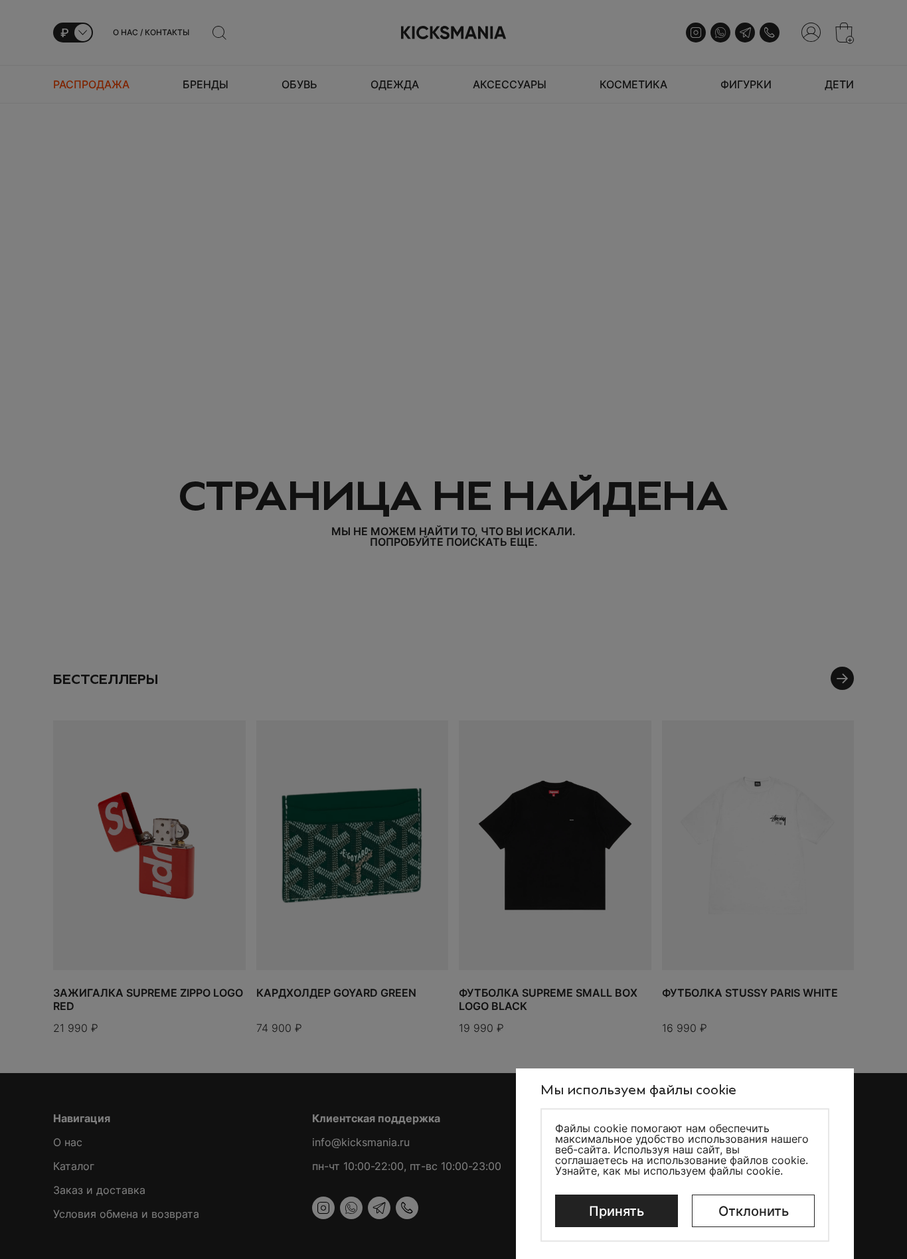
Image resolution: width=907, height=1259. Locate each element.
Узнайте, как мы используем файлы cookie (667, 1170)
